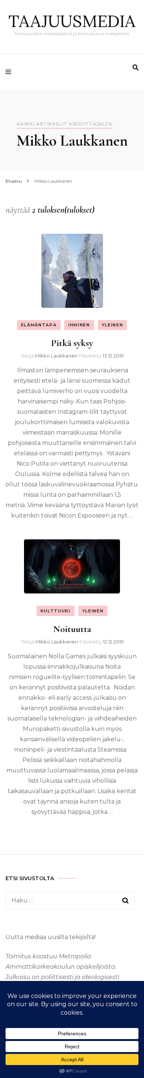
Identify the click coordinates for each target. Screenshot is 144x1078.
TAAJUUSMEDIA (72, 20)
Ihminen (79, 324)
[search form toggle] (135, 67)
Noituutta (72, 629)
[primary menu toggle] (10, 72)
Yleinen (112, 324)
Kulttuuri (56, 610)
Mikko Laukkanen (56, 356)
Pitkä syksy (72, 343)
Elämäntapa (39, 324)
